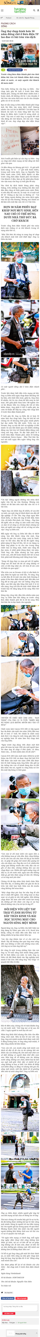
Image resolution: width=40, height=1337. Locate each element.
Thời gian (12, 1322)
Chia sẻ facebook (7, 1298)
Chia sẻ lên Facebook (14, 70)
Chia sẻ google (21, 1298)
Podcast (8, 18)
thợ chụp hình (8, 1292)
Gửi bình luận (8, 1313)
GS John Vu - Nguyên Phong (25, 18)
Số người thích (22, 1322)
